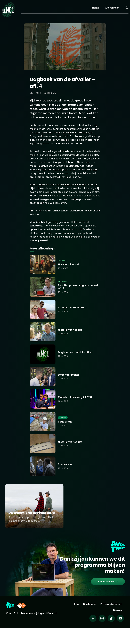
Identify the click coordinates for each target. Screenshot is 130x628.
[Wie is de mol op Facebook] (92, 618)
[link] (108, 581)
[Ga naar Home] (8, 9)
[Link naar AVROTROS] (10, 605)
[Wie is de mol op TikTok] (111, 618)
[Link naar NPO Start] (21, 605)
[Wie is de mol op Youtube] (120, 618)
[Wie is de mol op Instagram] (102, 618)
